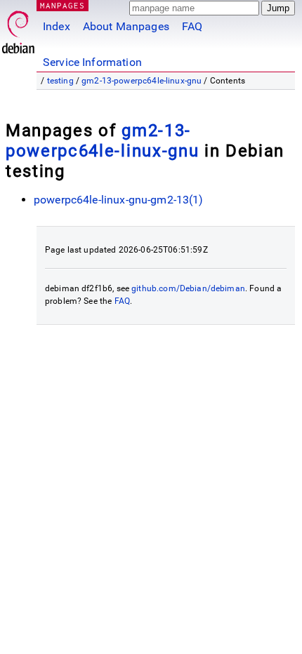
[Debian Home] (18, 28)
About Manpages (126, 26)
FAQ (192, 26)
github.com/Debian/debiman (188, 288)
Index (56, 26)
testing (60, 81)
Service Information (92, 62)
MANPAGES (62, 5)
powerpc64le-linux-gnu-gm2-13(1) (119, 199)
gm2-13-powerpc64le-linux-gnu (141, 81)
